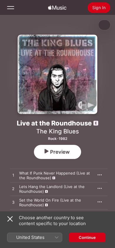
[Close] (10, 219)
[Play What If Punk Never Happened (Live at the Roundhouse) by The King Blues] (13, 175)
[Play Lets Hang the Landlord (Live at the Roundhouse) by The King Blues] (13, 189)
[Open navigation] (10, 7)
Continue (87, 237)
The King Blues (57, 131)
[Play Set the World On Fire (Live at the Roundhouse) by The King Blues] (13, 202)
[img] (57, 7)
